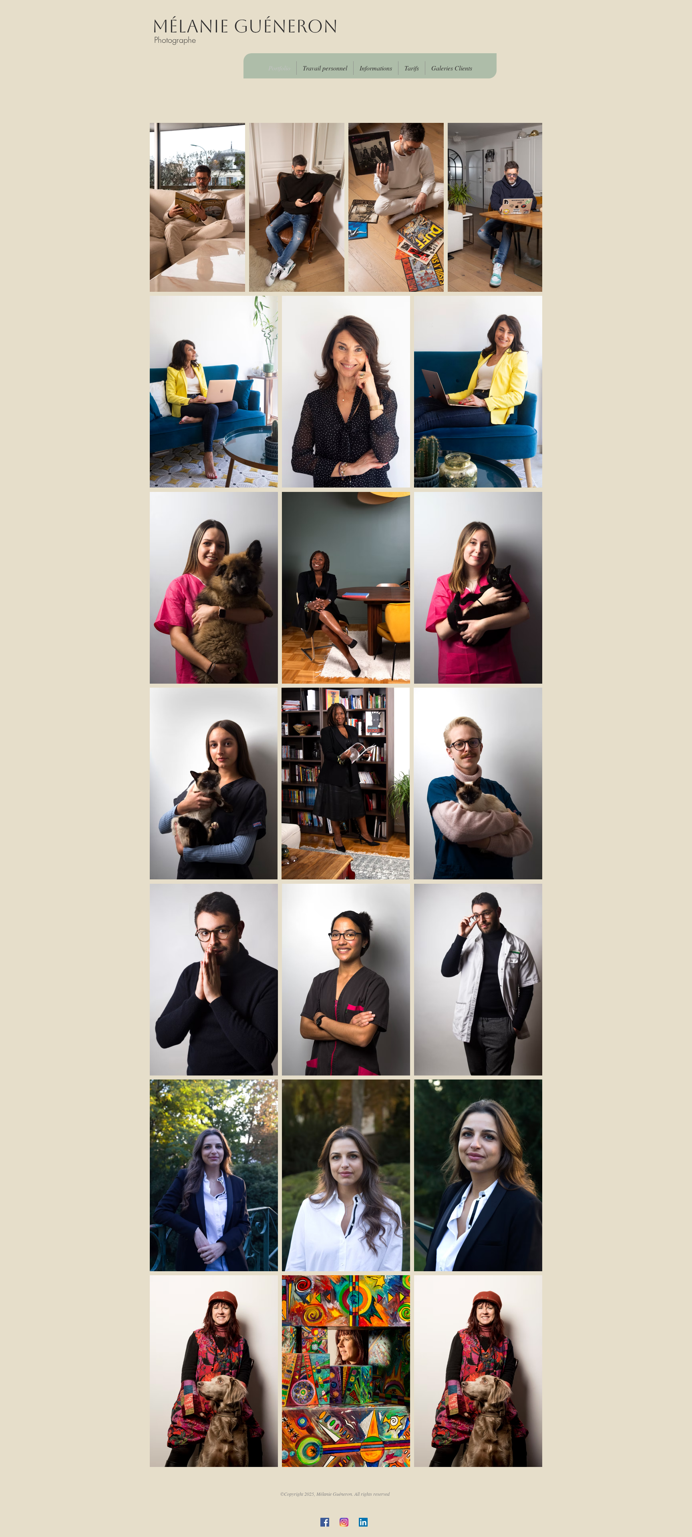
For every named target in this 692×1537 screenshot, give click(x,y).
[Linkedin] (363, 1522)
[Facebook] (324, 1522)
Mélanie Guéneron (245, 26)
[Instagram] (344, 1522)
